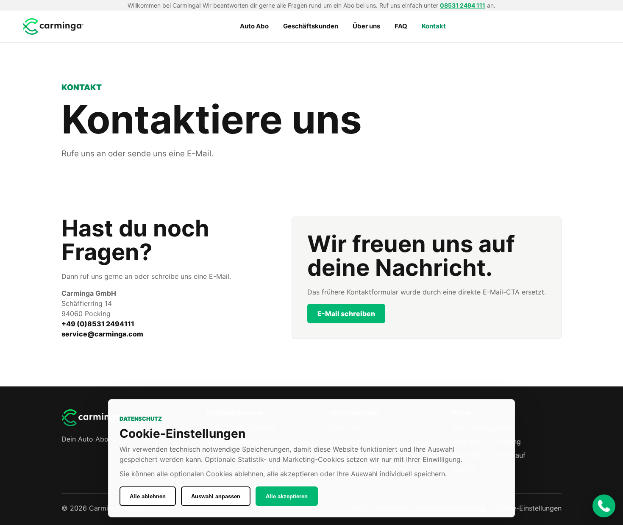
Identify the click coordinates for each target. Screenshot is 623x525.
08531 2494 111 (462, 5)
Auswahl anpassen (215, 496)
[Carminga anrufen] (603, 505)
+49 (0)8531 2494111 (97, 323)
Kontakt (434, 26)
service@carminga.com (102, 334)
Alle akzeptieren (287, 496)
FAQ (401, 26)
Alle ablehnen (148, 496)
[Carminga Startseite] (54, 26)
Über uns (366, 26)
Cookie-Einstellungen (527, 508)
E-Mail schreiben (346, 313)
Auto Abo (254, 26)
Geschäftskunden (310, 26)
